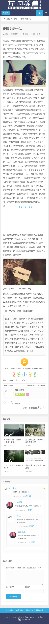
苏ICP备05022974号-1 (34, 617)
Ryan (15, 488)
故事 (11, 380)
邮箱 (27, 587)
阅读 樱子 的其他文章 (20, 394)
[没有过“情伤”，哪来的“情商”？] (14, 462)
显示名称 (10, 587)
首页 (8, 19)
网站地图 (39, 610)
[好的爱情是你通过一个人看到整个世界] (35, 436)
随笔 (15, 19)
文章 (17, 380)
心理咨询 (19, 610)
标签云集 (29, 610)
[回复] (28, 496)
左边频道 (24, 5)
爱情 (24, 380)
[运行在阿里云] (24, 619)
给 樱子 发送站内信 (27, 394)
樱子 (6, 34)
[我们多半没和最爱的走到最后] (35, 462)
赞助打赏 (9, 610)
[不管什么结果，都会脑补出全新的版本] (14, 436)
